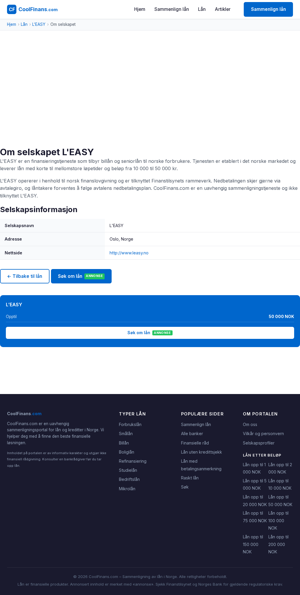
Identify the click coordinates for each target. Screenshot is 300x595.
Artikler (223, 9)
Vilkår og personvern (263, 433)
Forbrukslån (130, 424)
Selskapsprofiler (259, 442)
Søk (185, 486)
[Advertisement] (150, 103)
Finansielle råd (195, 442)
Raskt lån (190, 477)
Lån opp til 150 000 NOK (253, 544)
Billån (124, 442)
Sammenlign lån (171, 9)
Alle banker (192, 433)
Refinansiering (132, 461)
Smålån (126, 433)
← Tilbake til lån (24, 276)
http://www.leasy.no (129, 252)
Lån (202, 9)
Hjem (139, 9)
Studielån (128, 470)
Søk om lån (80, 276)
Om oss (250, 424)
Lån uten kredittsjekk (201, 451)
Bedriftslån (129, 479)
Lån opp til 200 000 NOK (278, 544)
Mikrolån (127, 488)
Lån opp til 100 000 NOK (278, 520)
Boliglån (126, 451)
